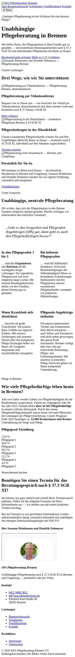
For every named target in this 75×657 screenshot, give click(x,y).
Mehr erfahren (9, 116)
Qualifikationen (52, 6)
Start (4, 6)
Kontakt (66, 6)
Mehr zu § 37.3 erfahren (46, 57)
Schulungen (36, 6)
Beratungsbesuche (17, 6)
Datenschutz (16, 644)
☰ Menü (7, 10)
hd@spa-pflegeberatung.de (24, 595)
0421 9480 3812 (18, 592)
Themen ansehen (11, 149)
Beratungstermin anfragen (16, 57)
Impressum (15, 641)
